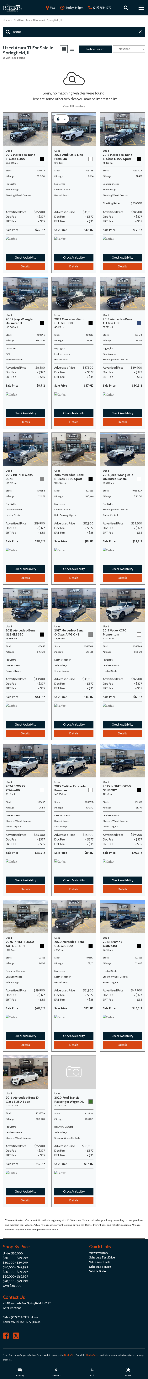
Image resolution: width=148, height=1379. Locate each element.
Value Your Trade (99, 1262)
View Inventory (98, 1253)
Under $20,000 (13, 1253)
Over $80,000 (12, 1286)
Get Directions (12, 1308)
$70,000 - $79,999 (15, 1281)
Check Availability (25, 257)
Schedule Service (100, 1267)
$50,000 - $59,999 (15, 1272)
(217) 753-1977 (20, 1317)
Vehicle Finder (98, 1271)
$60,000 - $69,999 (15, 1276)
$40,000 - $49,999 (15, 1267)
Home (6, 20)
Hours (34, 1317)
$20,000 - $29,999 (15, 1258)
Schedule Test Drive (102, 1257)
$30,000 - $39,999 (15, 1262)
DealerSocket (93, 1355)
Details (25, 266)
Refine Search (95, 49)
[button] (126, 7)
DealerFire (69, 1355)
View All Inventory (74, 106)
